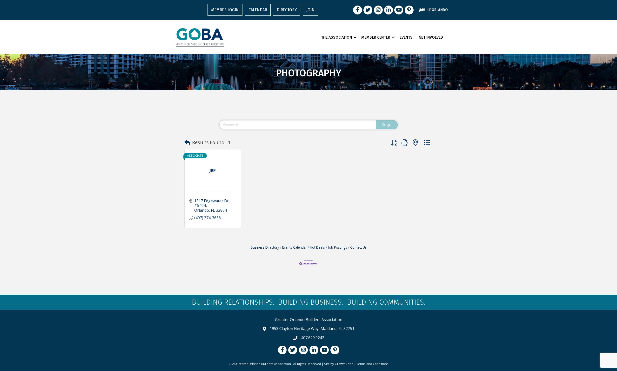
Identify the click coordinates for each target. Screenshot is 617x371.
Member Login (225, 10)
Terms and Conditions (372, 364)
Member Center (375, 37)
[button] (187, 142)
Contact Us (358, 247)
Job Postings (337, 247)
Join (310, 10)
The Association (336, 37)
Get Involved (431, 37)
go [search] (389, 124)
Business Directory (265, 247)
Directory (287, 10)
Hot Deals (317, 247)
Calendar (257, 10)
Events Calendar (294, 247)
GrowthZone (344, 364)
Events (406, 37)
